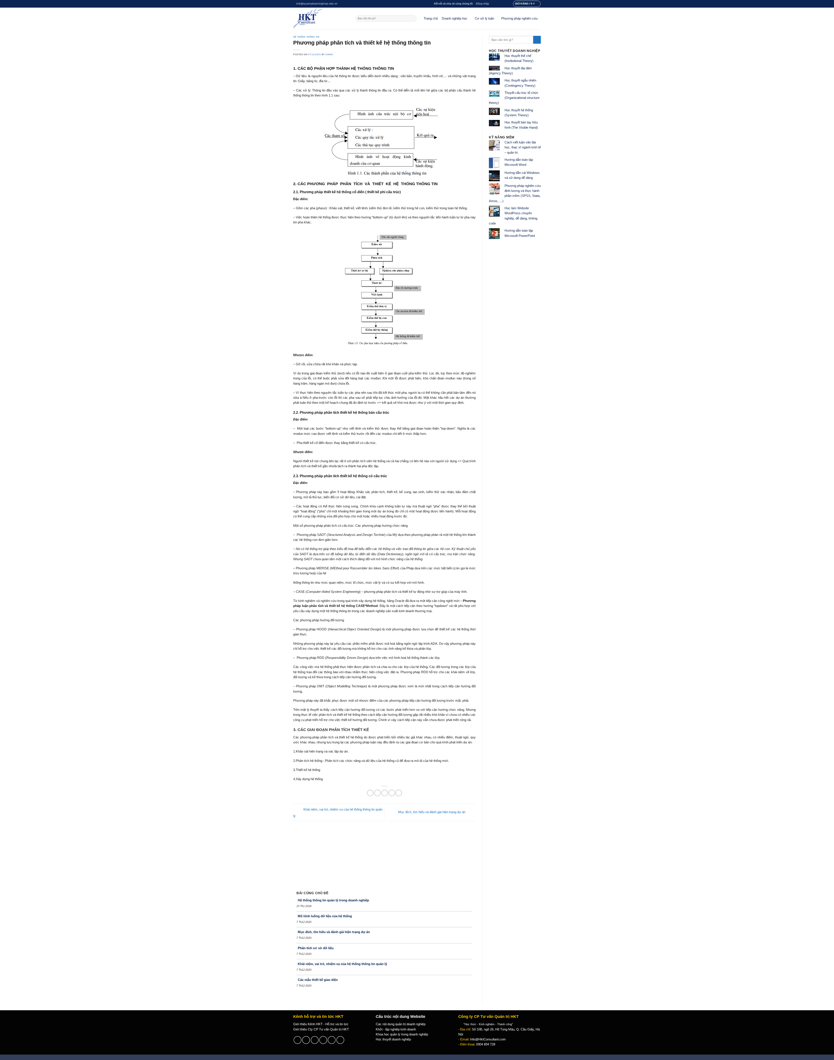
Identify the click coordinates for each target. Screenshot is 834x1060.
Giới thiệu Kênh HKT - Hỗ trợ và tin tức (321, 1024)
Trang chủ (431, 18)
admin (329, 54)
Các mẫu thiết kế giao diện (318, 980)
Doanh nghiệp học (454, 18)
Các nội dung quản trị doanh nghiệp (400, 1024)
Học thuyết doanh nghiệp (393, 1039)
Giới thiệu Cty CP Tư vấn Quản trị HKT (321, 1029)
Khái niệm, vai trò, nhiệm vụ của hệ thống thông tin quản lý (342, 964)
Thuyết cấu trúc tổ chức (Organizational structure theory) (514, 98)
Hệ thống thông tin (306, 37)
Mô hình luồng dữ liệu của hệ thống (325, 916)
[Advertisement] (384, 853)
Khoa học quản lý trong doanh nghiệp (402, 1034)
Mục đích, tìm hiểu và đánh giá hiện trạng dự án (432, 812)
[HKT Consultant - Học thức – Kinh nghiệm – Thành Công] (321, 18)
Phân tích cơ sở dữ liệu (316, 948)
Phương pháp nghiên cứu (519, 18)
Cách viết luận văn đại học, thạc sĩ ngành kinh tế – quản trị (523, 147)
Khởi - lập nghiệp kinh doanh (396, 1029)
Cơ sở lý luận (484, 18)
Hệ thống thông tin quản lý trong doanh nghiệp (333, 900)
